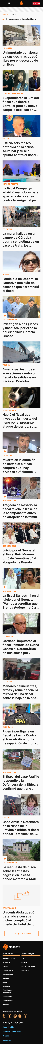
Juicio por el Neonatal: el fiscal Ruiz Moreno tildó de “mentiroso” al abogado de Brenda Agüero (20, 558)
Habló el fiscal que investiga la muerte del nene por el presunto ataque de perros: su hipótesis (20, 422)
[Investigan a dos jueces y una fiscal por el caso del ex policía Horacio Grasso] (21, 307)
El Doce (5, 14)
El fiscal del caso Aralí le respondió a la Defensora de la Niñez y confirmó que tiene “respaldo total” (21, 784)
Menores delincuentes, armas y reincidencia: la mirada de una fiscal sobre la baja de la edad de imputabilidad (21, 694)
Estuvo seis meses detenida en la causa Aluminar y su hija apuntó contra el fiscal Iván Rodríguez (20, 151)
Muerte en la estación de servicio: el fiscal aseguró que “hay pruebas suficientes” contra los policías (19, 468)
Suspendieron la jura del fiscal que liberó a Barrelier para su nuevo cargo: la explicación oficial (21, 105)
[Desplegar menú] (4, 3)
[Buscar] (9, 3)
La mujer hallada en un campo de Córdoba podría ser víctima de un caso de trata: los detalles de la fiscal (21, 241)
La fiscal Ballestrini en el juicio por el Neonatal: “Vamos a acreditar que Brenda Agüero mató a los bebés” (21, 603)
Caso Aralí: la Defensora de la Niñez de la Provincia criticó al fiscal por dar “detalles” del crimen (21, 830)
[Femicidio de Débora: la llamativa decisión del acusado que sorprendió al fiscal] (21, 261)
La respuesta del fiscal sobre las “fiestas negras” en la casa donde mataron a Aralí (20, 873)
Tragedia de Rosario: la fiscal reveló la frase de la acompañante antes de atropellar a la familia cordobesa (21, 513)
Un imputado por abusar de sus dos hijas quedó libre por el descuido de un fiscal (21, 58)
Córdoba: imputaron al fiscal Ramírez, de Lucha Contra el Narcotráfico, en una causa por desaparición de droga (21, 649)
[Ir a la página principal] (21, 3)
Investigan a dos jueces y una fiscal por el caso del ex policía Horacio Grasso (21, 330)
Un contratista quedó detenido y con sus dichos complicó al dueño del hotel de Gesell (19, 920)
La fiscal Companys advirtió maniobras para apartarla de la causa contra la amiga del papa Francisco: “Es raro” (21, 196)
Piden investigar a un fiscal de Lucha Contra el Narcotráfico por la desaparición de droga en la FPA (20, 739)
